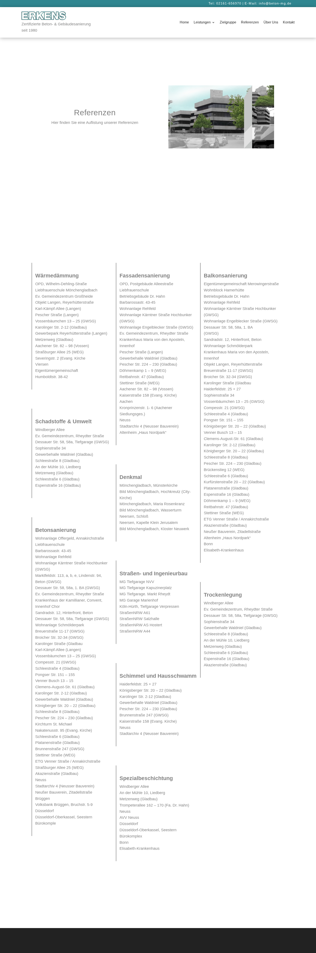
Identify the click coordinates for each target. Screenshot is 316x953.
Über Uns (271, 22)
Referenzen (250, 22)
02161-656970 (228, 3)
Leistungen (202, 22)
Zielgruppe (228, 22)
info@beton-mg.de (275, 3)
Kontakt (289, 22)
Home (184, 22)
